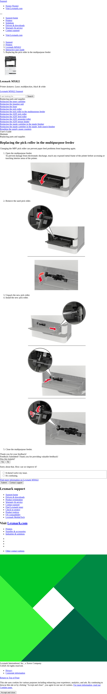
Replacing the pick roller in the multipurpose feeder (22, 111)
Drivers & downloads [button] (15, 25)
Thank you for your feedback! (13, 454)
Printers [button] (9, 20)
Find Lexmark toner (14, 507)
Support (9, 42)
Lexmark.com (17, 523)
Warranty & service (14, 502)
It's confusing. (12, 476)
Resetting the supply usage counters (15, 129)
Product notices (12, 512)
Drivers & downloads (15, 497)
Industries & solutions (15, 534)
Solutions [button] (10, 23)
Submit (4, 483)
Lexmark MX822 (13, 47)
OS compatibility (13, 515)
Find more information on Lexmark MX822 (19, 480)
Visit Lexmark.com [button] (14, 8)
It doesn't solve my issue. (16, 473)
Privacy (9, 670)
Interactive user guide (15, 49)
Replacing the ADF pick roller (13, 114)
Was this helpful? (7, 459)
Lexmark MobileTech (15, 517)
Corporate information (15, 673)
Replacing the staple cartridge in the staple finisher (22, 124)
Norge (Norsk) (12, 6)
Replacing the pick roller (11, 109)
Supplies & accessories (16, 531)
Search (30, 96)
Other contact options (15, 551)
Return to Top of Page (10, 678)
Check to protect (13, 510)
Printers (9, 44)
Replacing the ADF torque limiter (14, 121)
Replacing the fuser (8, 106)
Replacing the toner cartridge (12, 101)
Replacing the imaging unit (12, 104)
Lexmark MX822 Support (11, 91)
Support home (12, 494)
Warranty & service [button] (14, 28)
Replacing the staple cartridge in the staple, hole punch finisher (27, 126)
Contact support (16, 483)
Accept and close (8, 692)
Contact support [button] (13, 30)
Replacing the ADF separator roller (15, 119)
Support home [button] (12, 18)
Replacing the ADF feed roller (13, 116)
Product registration (14, 499)
